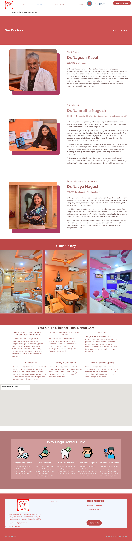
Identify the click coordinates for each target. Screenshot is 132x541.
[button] (2, 282)
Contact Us (80, 4)
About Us (40, 4)
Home (22, 4)
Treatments (59, 4)
